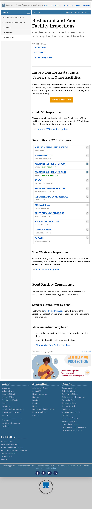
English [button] (87, 12)
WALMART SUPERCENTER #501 (50, 163)
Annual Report (7, 441)
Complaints (40, 52)
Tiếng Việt (77, 12)
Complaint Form (68, 400)
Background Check (70, 388)
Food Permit (67, 409)
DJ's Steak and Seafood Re (49, 213)
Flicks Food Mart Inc (47, 221)
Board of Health (9, 394)
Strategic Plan (7, 456)
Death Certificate (69, 403)
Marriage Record (69, 421)
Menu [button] (5, 12)
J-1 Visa (65, 415)
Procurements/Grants (11, 412)
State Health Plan (8, 453)
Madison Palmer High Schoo (51, 147)
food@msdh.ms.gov (53, 310)
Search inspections (61, 100)
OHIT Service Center (11, 423)
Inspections (8, 32)
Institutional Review (10, 400)
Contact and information (46, 468)
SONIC (38, 180)
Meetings (36, 403)
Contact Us (36, 391)
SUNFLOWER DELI (44, 155)
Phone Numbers (39, 412)
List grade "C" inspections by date (51, 129)
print (38, 12)
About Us (6, 388)
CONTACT (68, 5)
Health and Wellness (13, 17)
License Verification (70, 418)
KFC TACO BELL (42, 205)
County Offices (8, 397)
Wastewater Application (72, 430)
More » (5, 415)
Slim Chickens (43, 229)
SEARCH (86, 5)
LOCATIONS (56, 5)
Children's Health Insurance (73, 397)
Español (67, 12)
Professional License (70, 424)
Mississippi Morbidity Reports (14, 450)
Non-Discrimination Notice (43, 409)
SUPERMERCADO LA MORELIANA (51, 196)
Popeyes (39, 237)
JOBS (78, 5)
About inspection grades (47, 269)
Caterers (7, 27)
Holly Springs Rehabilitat (50, 188)
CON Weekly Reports (10, 444)
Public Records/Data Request (74, 427)
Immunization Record (71, 412)
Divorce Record (68, 406)
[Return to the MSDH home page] (23, 5)
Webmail (6, 426)
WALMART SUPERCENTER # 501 (50, 172)
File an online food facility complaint (53, 345)
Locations (6, 406)
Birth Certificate (68, 391)
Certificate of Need (70, 394)
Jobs (4, 403)
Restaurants (9, 37)
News (34, 406)
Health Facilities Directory (12, 447)
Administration (8, 391)
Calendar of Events (40, 388)
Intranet (5, 420)
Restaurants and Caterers (13, 22)
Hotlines (36, 397)
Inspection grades (43, 57)
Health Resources (39, 394)
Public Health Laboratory (13, 409)
